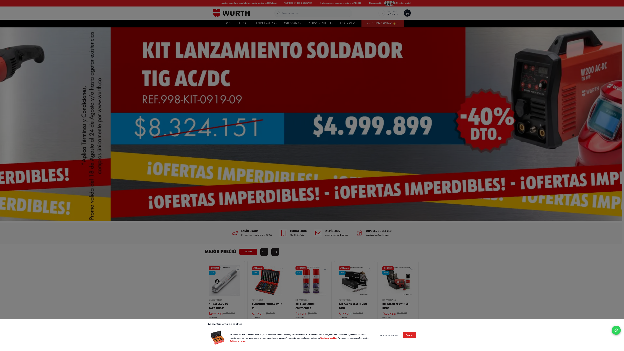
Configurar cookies (328, 338)
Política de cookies (238, 341)
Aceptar (409, 335)
